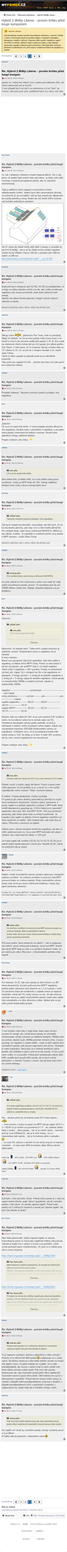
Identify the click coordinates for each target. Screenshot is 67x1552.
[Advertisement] (33, 125)
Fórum (39, 8)
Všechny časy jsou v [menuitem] (51, 1516)
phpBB (25, 1524)
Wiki (59, 8)
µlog (63, 8)
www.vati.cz (22, 1070)
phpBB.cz (39, 1531)
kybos (11, 855)
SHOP (45, 8)
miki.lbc (5, 62)
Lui (11, 1077)
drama (4, 1320)
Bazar (51, 8)
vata (10, 1011)
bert (3, 404)
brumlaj (5, 267)
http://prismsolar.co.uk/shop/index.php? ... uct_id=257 (27, 258)
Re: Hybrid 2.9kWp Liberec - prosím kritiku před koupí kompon (33, 73)
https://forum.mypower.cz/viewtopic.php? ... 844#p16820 (28, 1287)
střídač (4, 373)
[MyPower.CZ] (14, 4)
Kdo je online (8, 1507)
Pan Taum (6, 155)
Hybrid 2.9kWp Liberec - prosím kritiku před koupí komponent (33, 22)
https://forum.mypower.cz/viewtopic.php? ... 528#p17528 (28, 1256)
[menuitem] (29, 15)
